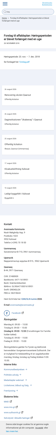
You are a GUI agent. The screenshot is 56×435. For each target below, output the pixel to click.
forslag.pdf (24, 62)
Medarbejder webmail (14, 380)
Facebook (16, 313)
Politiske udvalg (11, 375)
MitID (6, 401)
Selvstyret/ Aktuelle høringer (17, 418)
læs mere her (12, 431)
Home (4, 18)
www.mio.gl (9, 407)
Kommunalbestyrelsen (14, 369)
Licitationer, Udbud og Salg (16, 385)
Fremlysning (9, 390)
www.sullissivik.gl (12, 412)
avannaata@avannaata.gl (22, 305)
